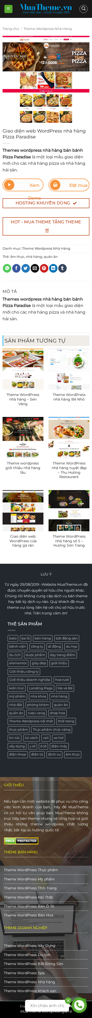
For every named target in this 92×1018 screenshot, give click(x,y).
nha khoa (38, 696)
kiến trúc (16, 688)
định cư (54, 754)
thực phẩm (18, 730)
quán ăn (51, 257)
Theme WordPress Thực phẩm (31, 870)
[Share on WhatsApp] (7, 268)
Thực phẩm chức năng (52, 730)
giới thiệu (59, 663)
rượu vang (36, 713)
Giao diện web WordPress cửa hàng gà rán (23, 540)
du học (71, 646)
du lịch (15, 655)
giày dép (39, 663)
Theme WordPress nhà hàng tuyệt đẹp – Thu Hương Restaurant (69, 470)
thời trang (66, 721)
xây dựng (17, 746)
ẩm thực (17, 257)
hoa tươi (62, 680)
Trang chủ (11, 29)
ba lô (25, 638)
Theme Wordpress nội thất (31, 721)
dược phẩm (35, 655)
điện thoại (17, 754)
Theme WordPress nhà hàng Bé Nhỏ (69, 397)
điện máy (59, 746)
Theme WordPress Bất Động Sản (33, 963)
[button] (8, 9)
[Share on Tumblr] (62, 268)
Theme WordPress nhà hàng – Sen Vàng (22, 399)
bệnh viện (17, 646)
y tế (33, 746)
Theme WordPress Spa (24, 973)
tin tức (14, 738)
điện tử (37, 754)
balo (13, 638)
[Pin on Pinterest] (44, 268)
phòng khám (38, 705)
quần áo (16, 713)
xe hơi (59, 738)
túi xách (31, 738)
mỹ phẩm (17, 696)
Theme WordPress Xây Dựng (29, 945)
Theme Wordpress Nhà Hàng (48, 29)
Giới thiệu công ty (24, 671)
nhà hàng (34, 257)
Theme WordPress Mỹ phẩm (29, 879)
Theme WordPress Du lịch (27, 955)
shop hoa (57, 713)
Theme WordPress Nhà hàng (29, 982)
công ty (37, 646)
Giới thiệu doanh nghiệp (29, 680)
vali (46, 738)
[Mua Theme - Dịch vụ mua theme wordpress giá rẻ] (46, 9)
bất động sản (67, 638)
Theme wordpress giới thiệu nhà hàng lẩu (22, 467)
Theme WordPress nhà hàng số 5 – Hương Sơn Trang (69, 540)
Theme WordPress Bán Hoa (28, 915)
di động (54, 646)
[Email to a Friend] (35, 268)
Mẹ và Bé (65, 688)
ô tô (43, 746)
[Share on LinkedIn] (53, 268)
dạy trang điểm (62, 655)
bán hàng (42, 638)
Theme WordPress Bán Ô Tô (29, 906)
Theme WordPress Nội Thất (28, 897)
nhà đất (15, 705)
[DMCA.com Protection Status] (21, 840)
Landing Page (41, 688)
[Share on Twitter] (25, 268)
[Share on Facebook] (16, 268)
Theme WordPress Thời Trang (30, 888)
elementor (18, 663)
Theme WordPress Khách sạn (30, 991)
